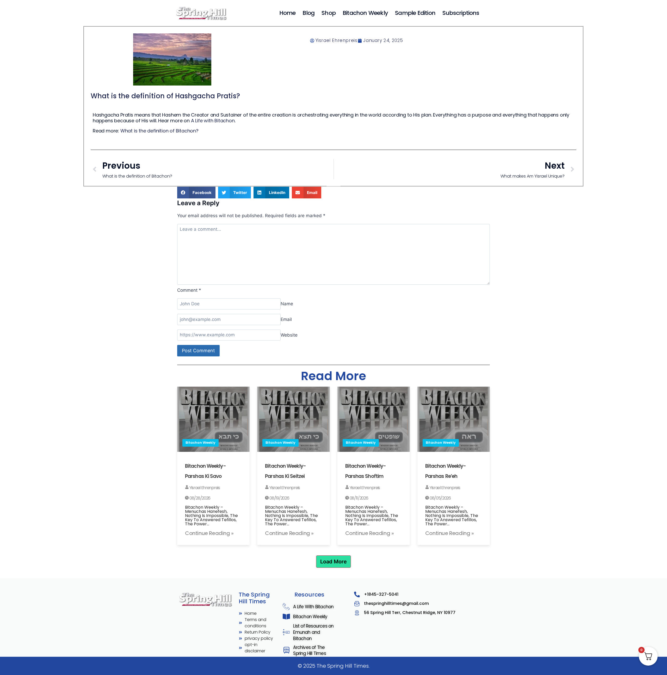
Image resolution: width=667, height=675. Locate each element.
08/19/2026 (279, 498)
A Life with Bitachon (213, 120)
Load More (333, 561)
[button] (196, 192)
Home (287, 13)
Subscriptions (460, 13)
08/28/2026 (199, 498)
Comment (189, 290)
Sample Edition (415, 13)
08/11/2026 (358, 498)
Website (289, 334)
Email (286, 319)
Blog (308, 13)
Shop (329, 13)
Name (287, 303)
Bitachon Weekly (365, 13)
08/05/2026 (440, 498)
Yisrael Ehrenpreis (204, 488)
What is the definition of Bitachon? (159, 130)
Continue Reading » (209, 533)
